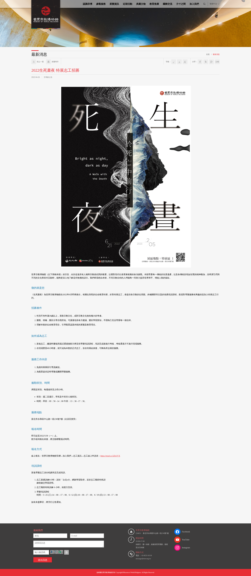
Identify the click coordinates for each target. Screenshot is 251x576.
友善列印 (55, 62)
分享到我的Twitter (205, 61)
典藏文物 (141, 4)
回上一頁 (40, 62)
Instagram (186, 548)
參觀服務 (101, 4)
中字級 (179, 61)
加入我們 (194, 4)
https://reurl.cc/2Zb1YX (110, 456)
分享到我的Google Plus (211, 61)
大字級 (185, 61)
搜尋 (204, 4)
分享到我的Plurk (217, 61)
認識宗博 (87, 4)
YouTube (185, 540)
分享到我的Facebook (200, 61)
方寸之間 (181, 4)
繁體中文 (213, 4)
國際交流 (167, 4)
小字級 (173, 61)
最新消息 (216, 54)
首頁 (208, 54)
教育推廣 (154, 4)
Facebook (186, 532)
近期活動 (127, 4)
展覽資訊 (114, 4)
